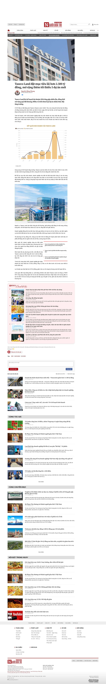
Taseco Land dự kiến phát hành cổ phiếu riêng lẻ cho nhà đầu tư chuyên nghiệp (56, 257)
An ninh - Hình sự (35, 638)
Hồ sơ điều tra (34, 634)
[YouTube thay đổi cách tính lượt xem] (15, 615)
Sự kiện (18, 634)
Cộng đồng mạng (81, 636)
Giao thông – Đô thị (66, 638)
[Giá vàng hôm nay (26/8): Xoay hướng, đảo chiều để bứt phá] (15, 566)
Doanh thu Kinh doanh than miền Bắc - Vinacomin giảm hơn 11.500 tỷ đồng (49, 378)
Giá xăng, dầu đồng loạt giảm (34, 298)
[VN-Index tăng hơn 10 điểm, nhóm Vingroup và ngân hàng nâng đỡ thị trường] (15, 425)
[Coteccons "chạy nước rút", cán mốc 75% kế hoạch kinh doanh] (15, 406)
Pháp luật (33, 30)
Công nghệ (93, 35)
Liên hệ (10, 24)
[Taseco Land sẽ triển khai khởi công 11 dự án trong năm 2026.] (41, 202)
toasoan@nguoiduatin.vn (13, 679)
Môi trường (64, 636)
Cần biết (79, 634)
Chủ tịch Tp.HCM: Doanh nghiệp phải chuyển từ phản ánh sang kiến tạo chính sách (48, 315)
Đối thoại (18, 636)
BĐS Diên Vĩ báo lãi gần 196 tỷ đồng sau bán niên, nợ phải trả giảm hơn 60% (49, 541)
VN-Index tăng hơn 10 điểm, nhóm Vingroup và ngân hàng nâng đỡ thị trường (47, 422)
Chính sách (18, 632)
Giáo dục (64, 632)
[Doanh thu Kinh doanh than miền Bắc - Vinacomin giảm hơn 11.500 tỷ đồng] (15, 381)
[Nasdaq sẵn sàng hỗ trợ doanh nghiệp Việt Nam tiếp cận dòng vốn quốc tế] (15, 462)
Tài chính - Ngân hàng (30, 35)
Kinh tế (45, 30)
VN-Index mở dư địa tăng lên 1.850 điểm (38, 471)
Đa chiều (80, 30)
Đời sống (68, 30)
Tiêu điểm (18, 631)
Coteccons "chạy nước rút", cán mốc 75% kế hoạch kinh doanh (45, 402)
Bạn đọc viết (19, 654)
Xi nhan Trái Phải (20, 652)
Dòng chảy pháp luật (36, 631)
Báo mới (95, 660)
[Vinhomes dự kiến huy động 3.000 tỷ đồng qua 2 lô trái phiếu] (15, 533)
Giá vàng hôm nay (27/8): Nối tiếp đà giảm (38, 599)
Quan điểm (18, 650)
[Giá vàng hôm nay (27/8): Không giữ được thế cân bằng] (18, 309)
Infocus (92, 30)
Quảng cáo (21, 24)
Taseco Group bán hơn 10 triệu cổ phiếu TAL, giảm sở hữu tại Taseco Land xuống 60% (55, 244)
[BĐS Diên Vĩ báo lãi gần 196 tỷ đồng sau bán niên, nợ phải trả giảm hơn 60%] (15, 545)
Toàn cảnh (20, 30)
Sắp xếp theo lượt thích (60, 373)
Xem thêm (41, 481)
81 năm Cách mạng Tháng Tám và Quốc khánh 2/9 (58, 32)
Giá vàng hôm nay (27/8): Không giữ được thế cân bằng (42, 306)
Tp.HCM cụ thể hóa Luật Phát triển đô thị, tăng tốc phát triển (43, 334)
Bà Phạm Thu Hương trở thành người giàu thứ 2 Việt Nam (43, 434)
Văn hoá (64, 634)
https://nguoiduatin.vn (12, 665)
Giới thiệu (79, 660)
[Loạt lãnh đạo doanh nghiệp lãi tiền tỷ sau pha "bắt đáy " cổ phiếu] (15, 450)
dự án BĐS (23, 356)
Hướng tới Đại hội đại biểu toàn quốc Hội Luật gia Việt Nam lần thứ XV (84, 32)
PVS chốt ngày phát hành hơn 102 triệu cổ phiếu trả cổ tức (43, 516)
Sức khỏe (79, 632)
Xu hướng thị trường (68, 35)
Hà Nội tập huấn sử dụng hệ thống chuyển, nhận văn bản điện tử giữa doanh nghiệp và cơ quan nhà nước (48, 325)
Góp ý (15, 24)
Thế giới (18, 638)
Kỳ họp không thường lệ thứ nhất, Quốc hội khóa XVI (35, 32)
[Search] (89, 24)
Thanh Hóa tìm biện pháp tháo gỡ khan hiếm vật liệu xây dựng (44, 289)
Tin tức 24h (88, 660)
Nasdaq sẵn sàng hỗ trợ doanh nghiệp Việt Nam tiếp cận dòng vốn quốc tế (48, 458)
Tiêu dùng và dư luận (52, 640)
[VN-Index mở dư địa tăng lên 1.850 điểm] (15, 475)
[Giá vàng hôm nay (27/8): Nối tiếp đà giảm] (15, 603)
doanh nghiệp (17, 356)
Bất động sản (18, 35)
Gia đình (79, 631)
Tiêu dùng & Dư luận (82, 35)
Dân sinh (64, 631)
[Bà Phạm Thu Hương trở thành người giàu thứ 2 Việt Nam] (15, 437)
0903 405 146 (11, 678)
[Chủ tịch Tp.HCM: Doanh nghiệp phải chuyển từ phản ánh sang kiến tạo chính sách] (18, 317)
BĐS (12, 356)
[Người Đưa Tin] (34, 661)
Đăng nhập (69, 369)
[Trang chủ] (53, 24)
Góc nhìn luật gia (35, 632)
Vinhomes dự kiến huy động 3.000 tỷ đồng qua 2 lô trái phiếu (44, 529)
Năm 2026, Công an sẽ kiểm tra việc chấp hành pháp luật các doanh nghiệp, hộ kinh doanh (49, 391)
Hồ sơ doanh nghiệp (54, 35)
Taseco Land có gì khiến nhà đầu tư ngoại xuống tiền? (55, 251)
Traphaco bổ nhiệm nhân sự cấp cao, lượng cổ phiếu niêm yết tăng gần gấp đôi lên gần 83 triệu (49, 492)
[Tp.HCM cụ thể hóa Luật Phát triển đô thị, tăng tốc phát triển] (18, 337)
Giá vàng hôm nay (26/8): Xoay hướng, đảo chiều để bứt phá (44, 562)
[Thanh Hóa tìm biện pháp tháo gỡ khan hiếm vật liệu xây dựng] (18, 292)
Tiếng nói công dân (35, 636)
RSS (74, 660)
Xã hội (56, 30)
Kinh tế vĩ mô (42, 35)
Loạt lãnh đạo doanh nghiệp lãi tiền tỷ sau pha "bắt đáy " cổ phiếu (46, 446)
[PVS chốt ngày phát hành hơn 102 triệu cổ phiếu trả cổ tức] (15, 520)
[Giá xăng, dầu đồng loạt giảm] (18, 301)
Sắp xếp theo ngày (71, 373)
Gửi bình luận (13, 369)
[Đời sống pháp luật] (83, 681)
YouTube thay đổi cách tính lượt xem (37, 612)
